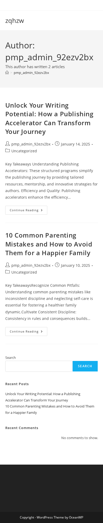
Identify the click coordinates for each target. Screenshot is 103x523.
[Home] (7, 72)
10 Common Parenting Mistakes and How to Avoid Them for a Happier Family (48, 244)
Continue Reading (28, 211)
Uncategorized (24, 150)
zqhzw (14, 20)
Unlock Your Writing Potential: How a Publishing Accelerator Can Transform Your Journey (49, 118)
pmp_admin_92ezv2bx (31, 72)
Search (10, 357)
